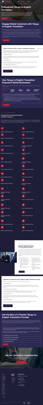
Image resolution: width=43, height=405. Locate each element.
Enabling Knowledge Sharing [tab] (28, 90)
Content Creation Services (26, 260)
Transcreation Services (25, 263)
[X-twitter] (4, 397)
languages (32, 30)
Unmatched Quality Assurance (9, 341)
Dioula (9, 121)
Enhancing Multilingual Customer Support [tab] (13, 90)
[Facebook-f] (4, 396)
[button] (21, 326)
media (10, 35)
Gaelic (7, 121)
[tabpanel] (21, 98)
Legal (38, 89)
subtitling (33, 251)
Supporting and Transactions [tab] (36, 90)
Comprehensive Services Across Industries (11, 335)
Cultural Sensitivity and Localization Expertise (11, 337)
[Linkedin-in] (3, 396)
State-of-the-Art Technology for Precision (10, 339)
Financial (36, 90)
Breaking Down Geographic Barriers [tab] (5, 90)
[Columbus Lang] (5, 1)
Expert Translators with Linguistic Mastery (10, 325)
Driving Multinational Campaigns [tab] (21, 90)
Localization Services (25, 259)
